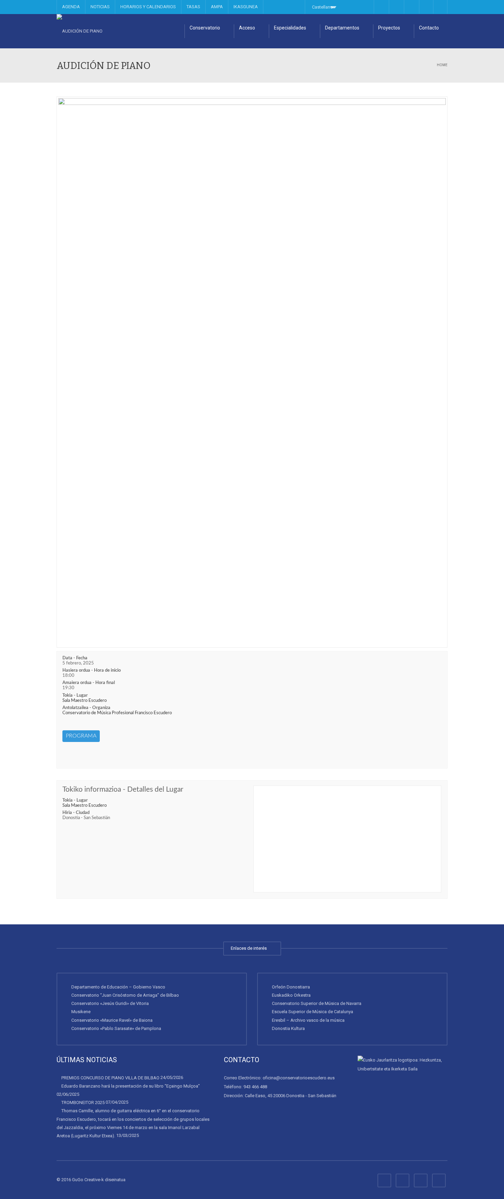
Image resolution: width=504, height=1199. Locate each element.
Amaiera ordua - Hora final (88, 683)
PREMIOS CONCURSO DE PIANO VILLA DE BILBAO (110, 1077)
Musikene (81, 1011)
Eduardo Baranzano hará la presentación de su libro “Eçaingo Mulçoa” (130, 1086)
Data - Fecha (74, 658)
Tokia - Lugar (75, 695)
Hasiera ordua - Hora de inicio (91, 670)
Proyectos (389, 28)
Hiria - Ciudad (75, 813)
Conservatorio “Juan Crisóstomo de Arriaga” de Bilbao (125, 995)
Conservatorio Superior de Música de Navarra (316, 1003)
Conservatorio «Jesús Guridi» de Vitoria (110, 1003)
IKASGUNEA (245, 6)
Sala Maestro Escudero (84, 700)
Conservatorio (205, 28)
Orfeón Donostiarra (291, 987)
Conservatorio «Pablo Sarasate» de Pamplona (116, 1028)
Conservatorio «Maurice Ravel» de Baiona (112, 1020)
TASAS (193, 6)
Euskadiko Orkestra (291, 995)
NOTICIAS (100, 6)
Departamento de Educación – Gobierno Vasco (118, 987)
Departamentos (342, 28)
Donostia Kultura (288, 1028)
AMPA (217, 6)
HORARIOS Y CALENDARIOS (148, 6)
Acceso (247, 28)
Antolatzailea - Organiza (86, 708)
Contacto (429, 28)
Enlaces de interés (250, 948)
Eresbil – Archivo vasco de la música (308, 1020)
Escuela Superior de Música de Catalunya (312, 1011)
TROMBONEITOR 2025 (83, 1102)
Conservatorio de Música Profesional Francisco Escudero (117, 713)
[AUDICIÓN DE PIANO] (80, 31)
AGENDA (71, 6)
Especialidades (290, 28)
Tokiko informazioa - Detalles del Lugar (122, 789)
